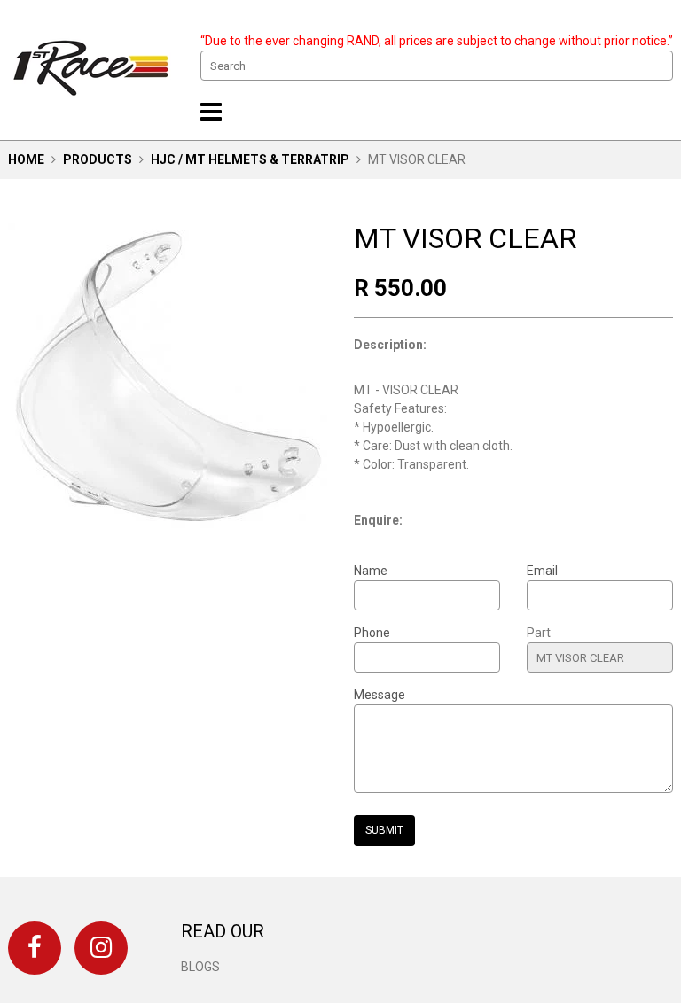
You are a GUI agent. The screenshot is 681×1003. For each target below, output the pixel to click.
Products (97, 159)
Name (370, 571)
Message (379, 695)
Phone (372, 633)
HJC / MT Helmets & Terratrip (250, 159)
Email (542, 571)
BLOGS (200, 967)
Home (26, 159)
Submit (384, 830)
